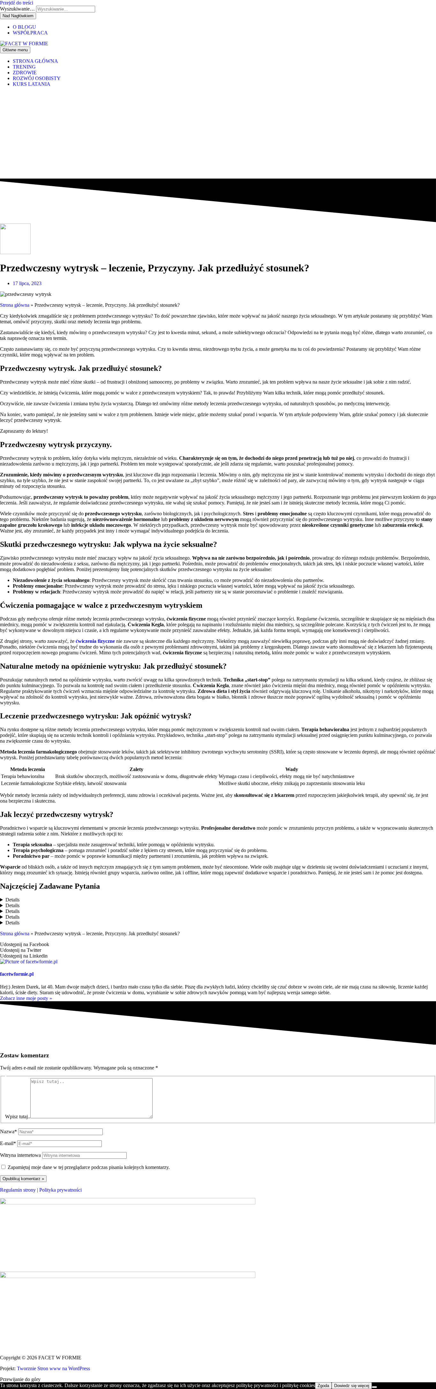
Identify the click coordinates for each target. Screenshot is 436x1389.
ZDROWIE (25, 72)
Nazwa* (8, 1131)
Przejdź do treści (16, 2)
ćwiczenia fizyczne (95, 641)
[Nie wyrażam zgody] (374, 1387)
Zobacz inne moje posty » (26, 998)
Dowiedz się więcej (351, 1385)
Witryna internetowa (20, 1155)
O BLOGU (24, 27)
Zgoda (323, 1385)
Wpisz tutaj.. (17, 1116)
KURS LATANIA (31, 84)
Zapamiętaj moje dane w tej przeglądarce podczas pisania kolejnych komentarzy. (89, 1167)
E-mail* (8, 1143)
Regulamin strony (18, 1190)
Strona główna (14, 305)
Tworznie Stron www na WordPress (53, 1368)
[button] (218, 944)
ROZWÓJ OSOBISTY (37, 78)
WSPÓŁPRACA (30, 32)
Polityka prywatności (60, 1190)
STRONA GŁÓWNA (35, 61)
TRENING (24, 67)
